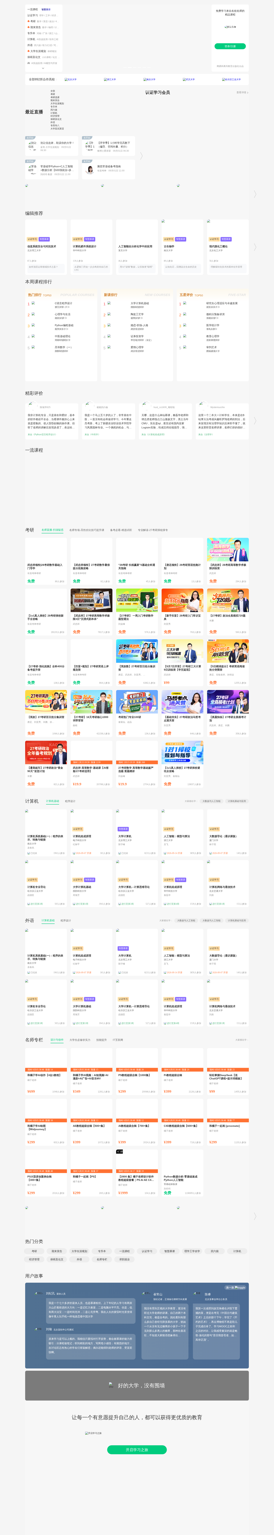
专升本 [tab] (54, 106)
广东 (45, 33)
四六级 (37, 45)
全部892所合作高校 (42, 79)
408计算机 (61, 21)
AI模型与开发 (50, 63)
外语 (30, 45)
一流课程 (32, 9)
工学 (47, 15)
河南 (39, 33)
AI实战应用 (42, 39)
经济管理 (56, 15)
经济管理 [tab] (55, 116)
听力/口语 (47, 45)
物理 (50, 27)
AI (28, 63)
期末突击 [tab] (55, 100)
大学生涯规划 (38, 51)
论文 (55, 57)
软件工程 (53, 39)
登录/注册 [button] (230, 46)
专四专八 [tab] (55, 125)
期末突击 (35, 27)
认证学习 (32, 15)
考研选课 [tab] (55, 97)
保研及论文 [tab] (56, 119)
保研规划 (52, 51)
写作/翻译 (58, 45)
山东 (57, 33)
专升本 (31, 33)
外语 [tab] (53, 122)
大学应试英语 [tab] (57, 128)
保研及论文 (33, 57)
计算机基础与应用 (237, 801)
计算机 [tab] (54, 113)
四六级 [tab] (54, 110)
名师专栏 (34, 1039)
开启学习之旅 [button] (137, 1450)
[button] (34, 1251)
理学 (41, 15)
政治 (51, 21)
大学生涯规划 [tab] (57, 103)
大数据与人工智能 (212, 801)
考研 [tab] (53, 94)
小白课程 (46, 57)
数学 (39, 21)
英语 (45, 21)
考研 (33, 21)
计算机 (58, 27)
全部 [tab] (53, 91)
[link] (46, 561)
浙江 (51, 33)
